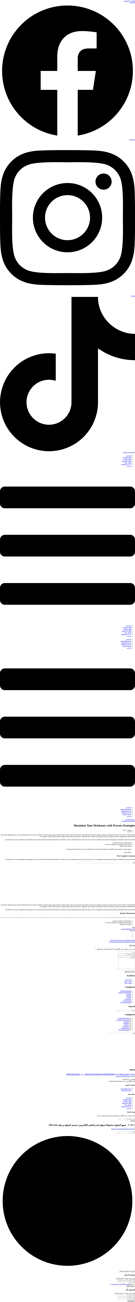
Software (132, 1074)
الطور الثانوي (127, 459)
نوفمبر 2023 (127, 981)
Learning (128, 994)
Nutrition (128, 996)
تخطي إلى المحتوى (129, 1)
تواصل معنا (128, 462)
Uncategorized (127, 1001)
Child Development (125, 991)
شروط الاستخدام (126, 643)
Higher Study (131, 929)
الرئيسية (128, 455)
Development (97, 1074)
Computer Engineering (128, 821)
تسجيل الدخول (127, 646)
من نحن (129, 466)
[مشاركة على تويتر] (130, 935)
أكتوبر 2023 (128, 983)
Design (88, 1074)
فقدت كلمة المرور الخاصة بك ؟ (119, 1284)
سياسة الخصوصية (125, 641)
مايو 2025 (128, 979)
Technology (127, 999)
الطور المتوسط (126, 461)
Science (129, 997)
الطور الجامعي (127, 457)
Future (117, 1074)
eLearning (108, 1073)
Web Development (125, 1002)
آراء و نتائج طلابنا (126, 464)
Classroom (124, 929)
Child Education (73, 1074)
